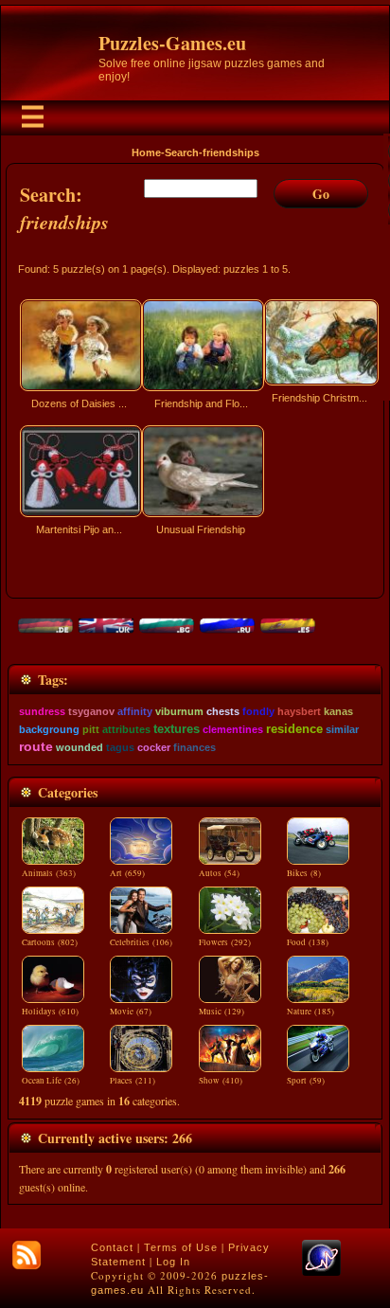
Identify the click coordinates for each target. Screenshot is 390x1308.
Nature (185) (310, 1011)
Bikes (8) (304, 873)
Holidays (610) (50, 1011)
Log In (173, 1261)
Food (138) (307, 942)
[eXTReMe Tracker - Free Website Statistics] (321, 1272)
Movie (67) (130, 1011)
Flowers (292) (225, 942)
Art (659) (127, 873)
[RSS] (26, 1255)
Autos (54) (219, 873)
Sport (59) (306, 1080)
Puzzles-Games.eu (172, 43)
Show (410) (220, 1080)
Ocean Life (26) (51, 1080)
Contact (112, 1247)
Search (182, 152)
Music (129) (221, 1011)
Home (146, 152)
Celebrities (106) (141, 942)
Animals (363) (49, 873)
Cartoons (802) (50, 942)
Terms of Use (181, 1247)
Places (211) (132, 1080)
